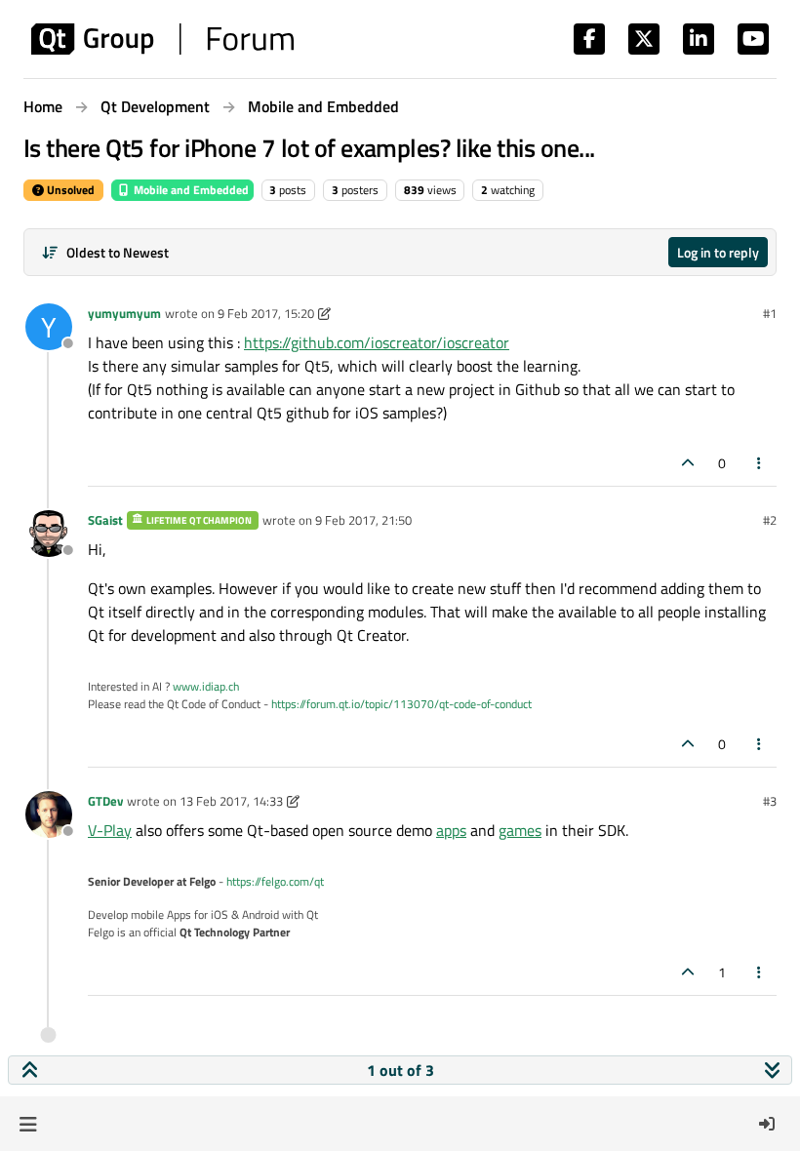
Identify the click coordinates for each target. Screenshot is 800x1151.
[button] (28, 1123)
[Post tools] (760, 463)
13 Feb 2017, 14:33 (231, 801)
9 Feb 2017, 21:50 (363, 520)
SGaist (105, 520)
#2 (770, 520)
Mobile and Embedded (190, 189)
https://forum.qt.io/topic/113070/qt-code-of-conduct (401, 704)
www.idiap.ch (206, 686)
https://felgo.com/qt (275, 881)
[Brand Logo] (162, 39)
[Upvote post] (687, 463)
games (520, 830)
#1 (770, 313)
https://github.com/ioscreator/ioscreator (376, 342)
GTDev (105, 801)
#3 (770, 801)
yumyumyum (124, 313)
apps (451, 830)
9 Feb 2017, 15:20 (266, 313)
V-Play (110, 830)
